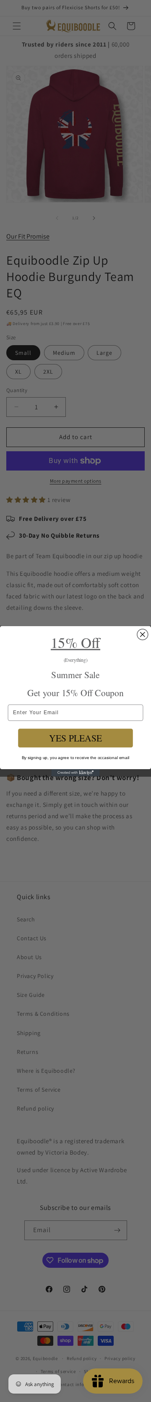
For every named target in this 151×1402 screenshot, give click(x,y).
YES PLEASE (75, 738)
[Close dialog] (142, 634)
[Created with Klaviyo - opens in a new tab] (75, 772)
